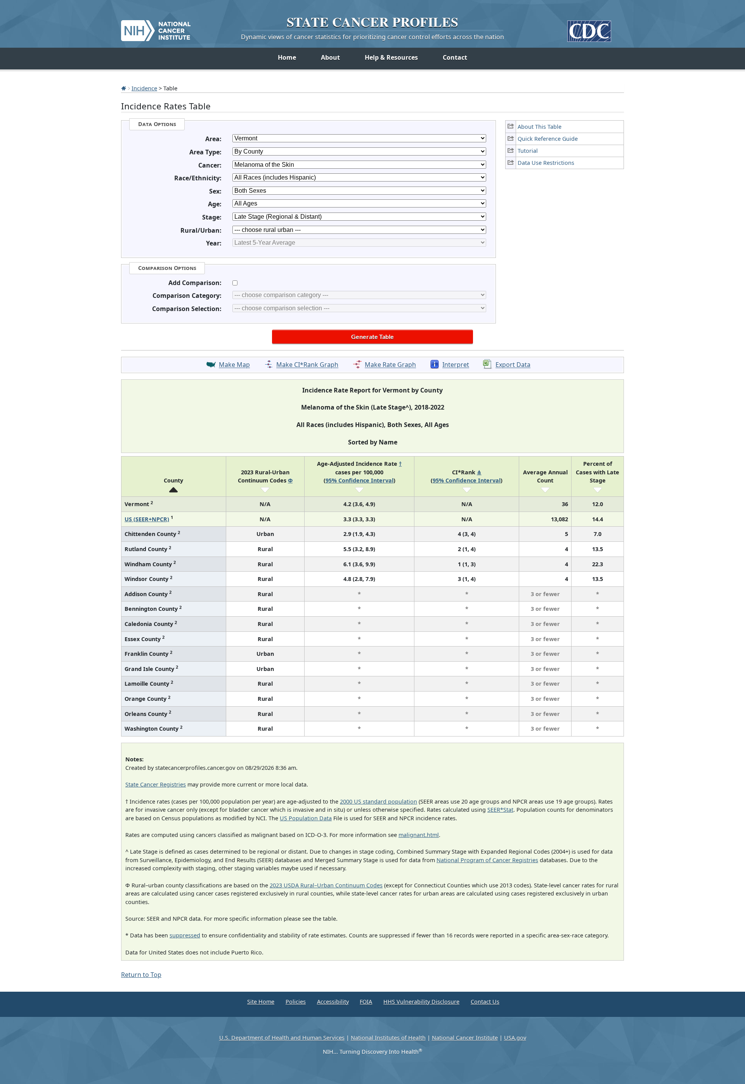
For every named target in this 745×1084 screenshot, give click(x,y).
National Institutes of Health (388, 1037)
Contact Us (485, 1001)
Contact (455, 57)
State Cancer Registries (155, 784)
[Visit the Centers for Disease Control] (589, 28)
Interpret (455, 365)
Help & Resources (391, 57)
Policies (296, 1001)
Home (287, 57)
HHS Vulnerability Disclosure (421, 1001)
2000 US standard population (378, 801)
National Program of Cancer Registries (487, 860)
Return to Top (141, 974)
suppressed (185, 935)
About (330, 57)
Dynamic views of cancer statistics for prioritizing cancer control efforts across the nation (372, 37)
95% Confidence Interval (359, 480)
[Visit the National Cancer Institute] (156, 27)
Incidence (144, 88)
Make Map (234, 365)
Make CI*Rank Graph (307, 365)
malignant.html (418, 835)
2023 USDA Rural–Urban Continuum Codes (326, 885)
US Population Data (306, 818)
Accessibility (333, 1001)
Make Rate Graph (390, 365)
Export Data (513, 365)
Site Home (260, 1001)
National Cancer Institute (465, 1037)
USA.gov (515, 1037)
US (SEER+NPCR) (147, 519)
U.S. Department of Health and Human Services (282, 1037)
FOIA (366, 1001)
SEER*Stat (500, 809)
